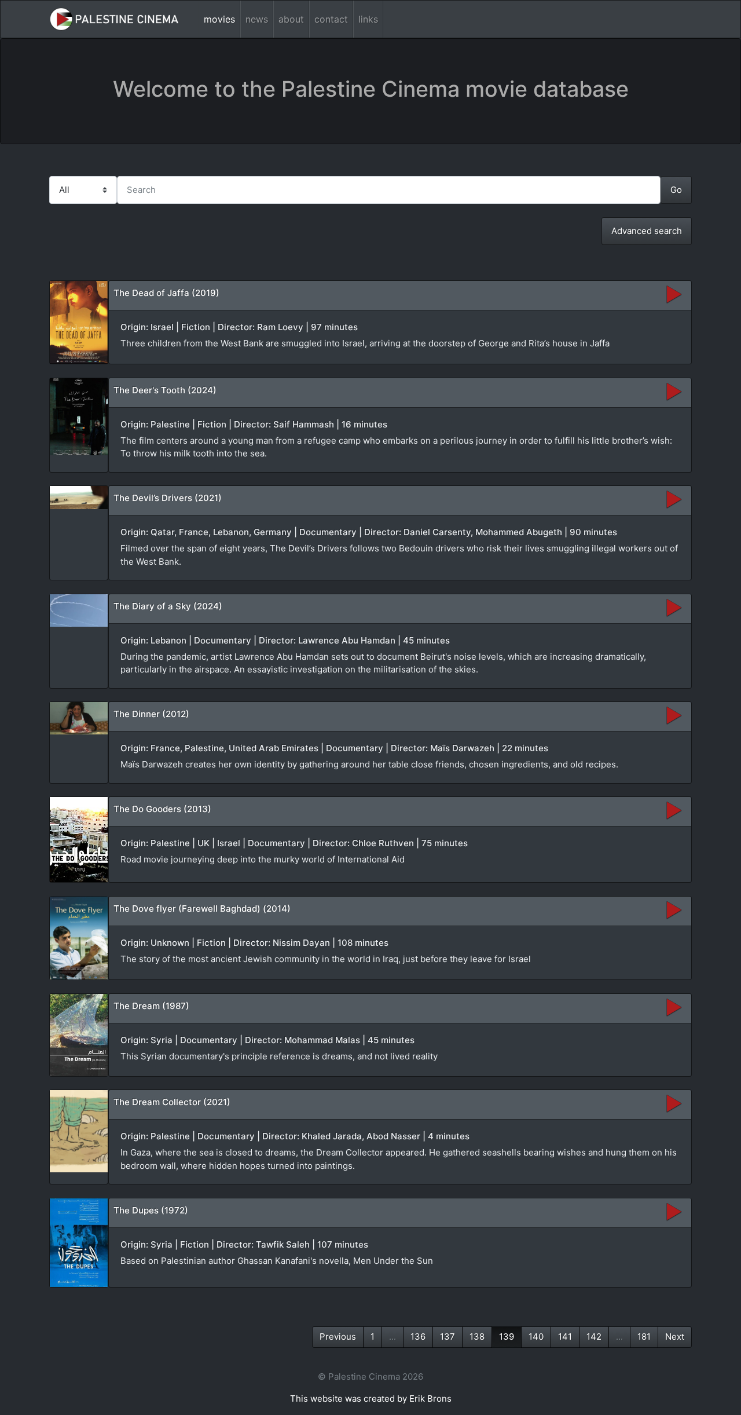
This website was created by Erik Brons (371, 1398)
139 (506, 1336)
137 (447, 1336)
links (368, 19)
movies (219, 19)
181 (644, 1336)
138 (477, 1336)
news (256, 19)
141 (565, 1336)
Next (674, 1336)
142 (593, 1336)
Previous (338, 1336)
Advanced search (646, 230)
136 (417, 1336)
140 (536, 1336)
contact (331, 19)
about (291, 19)
